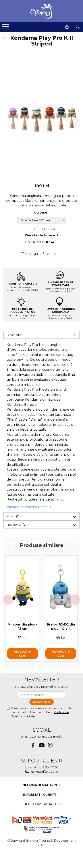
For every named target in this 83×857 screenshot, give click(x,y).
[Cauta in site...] (78, 26)
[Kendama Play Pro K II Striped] (41, 116)
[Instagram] (50, 745)
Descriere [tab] (14, 334)
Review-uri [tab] (17, 524)
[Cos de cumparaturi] (67, 26)
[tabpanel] (41, 116)
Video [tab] (13, 516)
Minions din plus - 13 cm (22, 626)
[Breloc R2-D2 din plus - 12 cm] (60, 588)
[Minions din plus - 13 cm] (22, 588)
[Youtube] (41, 745)
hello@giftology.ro (44, 771)
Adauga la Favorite (40, 253)
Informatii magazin (40, 785)
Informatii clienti (40, 795)
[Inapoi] (3, 37)
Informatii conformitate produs (29, 507)
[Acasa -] (41, 11)
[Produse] (6, 27)
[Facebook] (33, 745)
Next (76, 121)
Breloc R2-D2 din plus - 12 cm (61, 626)
